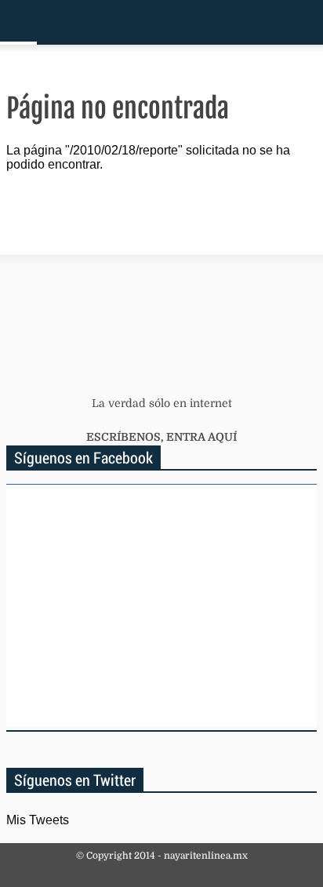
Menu (18, 22)
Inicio (256, 22)
